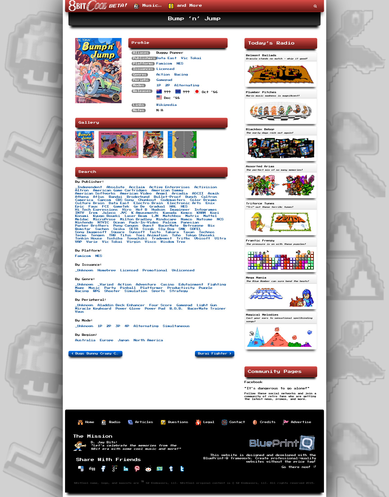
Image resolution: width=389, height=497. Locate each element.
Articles (143, 422)
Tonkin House (88, 238)
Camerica (84, 200)
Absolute (116, 187)
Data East (166, 58)
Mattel (210, 216)
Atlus (98, 197)
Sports (158, 291)
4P (127, 326)
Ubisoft (202, 238)
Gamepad (164, 80)
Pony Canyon (125, 226)
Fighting (217, 284)
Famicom (164, 63)
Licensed (165, 69)
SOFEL (195, 229)
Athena (82, 197)
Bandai (115, 197)
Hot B (141, 210)
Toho (176, 235)
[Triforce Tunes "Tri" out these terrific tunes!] (280, 236)
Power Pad (155, 309)
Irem (93, 213)
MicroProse (104, 219)
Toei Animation (151, 235)
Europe (106, 340)
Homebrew (107, 270)
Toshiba (114, 238)
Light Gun (207, 305)
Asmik (213, 193)
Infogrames (205, 210)
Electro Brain (148, 203)
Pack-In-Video (143, 222)
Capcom (104, 200)
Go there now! (297, 467)
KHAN (201, 213)
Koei (214, 213)
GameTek (121, 206)
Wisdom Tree (173, 242)
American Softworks (95, 193)
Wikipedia (166, 105)
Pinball (128, 288)
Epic (79, 206)
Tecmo (80, 235)
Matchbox (172, 216)
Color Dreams (203, 200)
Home (88, 422)
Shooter (112, 291)
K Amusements (144, 213)
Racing (181, 75)
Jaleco (109, 213)
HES (184, 206)
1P (158, 85)
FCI (105, 206)
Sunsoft (137, 232)
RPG (96, 291)
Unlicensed (183, 270)
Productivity (180, 288)
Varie (92, 242)
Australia (85, 340)
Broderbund (138, 197)
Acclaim (137, 187)
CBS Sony (125, 200)
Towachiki (137, 238)
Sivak (148, 229)
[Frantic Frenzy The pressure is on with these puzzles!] (280, 273)
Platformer (151, 288)
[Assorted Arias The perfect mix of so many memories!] (280, 199)
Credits (267, 422)
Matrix (192, 216)
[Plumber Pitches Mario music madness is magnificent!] (280, 124)
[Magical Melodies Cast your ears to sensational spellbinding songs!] (280, 350)
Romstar (83, 229)
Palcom (169, 222)
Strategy (179, 291)
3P (118, 326)
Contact (236, 422)
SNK (182, 229)
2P (167, 85)
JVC (123, 213)
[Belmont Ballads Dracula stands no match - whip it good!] (280, 87)
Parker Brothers (92, 226)
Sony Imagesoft (91, 232)
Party (110, 288)
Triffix (183, 238)
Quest (148, 226)
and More (188, 5)
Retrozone (193, 226)
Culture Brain (89, 203)
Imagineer (180, 210)
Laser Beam (136, 216)
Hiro (126, 210)
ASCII (198, 193)
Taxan (188, 232)
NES (180, 63)
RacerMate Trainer (207, 309)
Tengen (97, 235)
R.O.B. (176, 309)
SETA (133, 229)
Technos (207, 232)
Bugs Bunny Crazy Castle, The (97, 353)
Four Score (160, 305)
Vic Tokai (191, 58)
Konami (82, 216)
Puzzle (206, 288)
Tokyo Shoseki (200, 235)
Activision (205, 187)
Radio (113, 422)
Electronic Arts (184, 203)
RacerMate (168, 226)
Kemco (186, 213)
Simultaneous (176, 326)
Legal (208, 422)
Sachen (102, 229)
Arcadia (180, 193)
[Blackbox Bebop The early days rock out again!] (280, 161)
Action (163, 75)
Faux (93, 206)
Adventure (146, 284)
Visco (150, 242)
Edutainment (191, 284)
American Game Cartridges (120, 190)
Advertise (300, 422)
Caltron (209, 197)
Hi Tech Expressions (96, 210)
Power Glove (128, 309)
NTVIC (103, 222)
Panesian (190, 222)
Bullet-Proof (167, 197)
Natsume (205, 219)
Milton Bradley (136, 219)
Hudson (158, 210)
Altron (82, 190)
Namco (186, 219)
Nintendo (84, 222)
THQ (112, 235)
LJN (155, 216)
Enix (210, 203)
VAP (78, 242)
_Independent (88, 187)
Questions (177, 422)
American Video (136, 193)
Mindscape (166, 219)
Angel (161, 193)
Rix (211, 226)
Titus (125, 235)
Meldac (82, 219)
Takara (172, 232)
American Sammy (167, 190)
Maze (79, 288)
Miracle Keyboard (93, 309)
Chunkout (147, 200)
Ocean (119, 222)
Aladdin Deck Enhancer (121, 305)
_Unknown (84, 270)
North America (148, 340)
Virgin (133, 242)
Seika (119, 229)
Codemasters (173, 200)
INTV (79, 213)
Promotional (155, 270)
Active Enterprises (169, 187)
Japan (123, 340)
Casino (167, 284)
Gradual (157, 206)
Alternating (186, 85)
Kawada (169, 213)
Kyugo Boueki (106, 216)
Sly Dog (166, 229)
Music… (150, 5)
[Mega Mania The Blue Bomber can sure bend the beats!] (280, 310)
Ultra (220, 238)
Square (118, 232)
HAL (173, 206)
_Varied (105, 284)
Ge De (139, 206)
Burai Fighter (214, 353)
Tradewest (162, 238)
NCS (220, 219)
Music (94, 288)
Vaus (79, 312)
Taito (155, 232)
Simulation (136, 291)
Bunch (191, 197)
